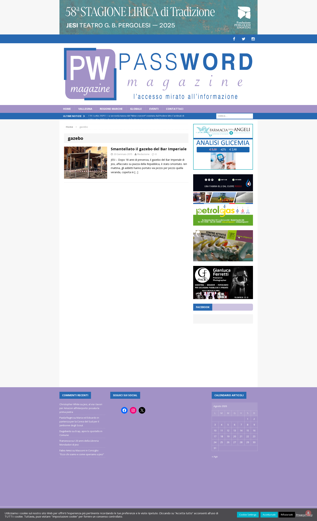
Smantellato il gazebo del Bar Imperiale (149, 148)
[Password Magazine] (158, 74)
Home (67, 109)
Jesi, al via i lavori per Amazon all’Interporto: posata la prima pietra (80, 408)
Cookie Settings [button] (247, 514)
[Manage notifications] (308, 513)
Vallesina (85, 109)
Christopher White (69, 404)
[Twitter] (243, 38)
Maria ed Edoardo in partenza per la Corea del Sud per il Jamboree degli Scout (79, 421)
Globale (136, 109)
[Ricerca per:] (234, 115)
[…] (136, 172)
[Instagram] (253, 38)
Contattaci (174, 109)
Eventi (153, 109)
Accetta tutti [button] (269, 514)
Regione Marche (111, 109)
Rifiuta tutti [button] (287, 514)
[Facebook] (234, 38)
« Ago (215, 456)
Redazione (143, 154)
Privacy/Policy (304, 514)
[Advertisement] (223, 353)
